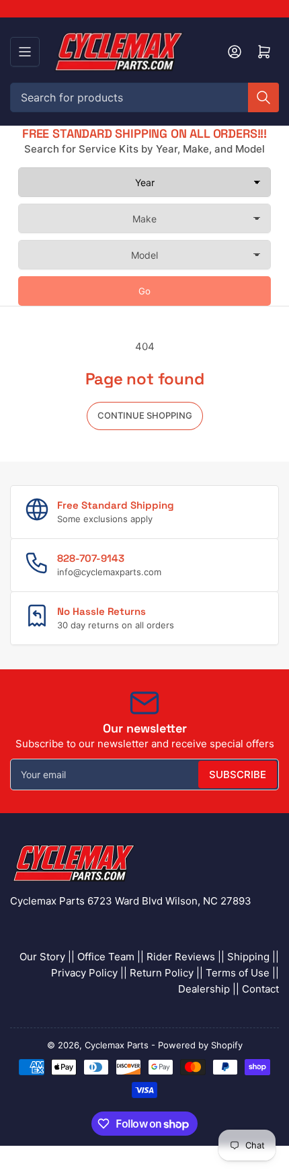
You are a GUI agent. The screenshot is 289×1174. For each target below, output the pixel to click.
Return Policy (162, 972)
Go (144, 291)
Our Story (42, 956)
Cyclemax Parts (117, 1045)
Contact (260, 988)
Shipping (248, 956)
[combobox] (144, 97)
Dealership (204, 988)
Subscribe (237, 774)
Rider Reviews (181, 956)
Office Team (105, 956)
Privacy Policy (84, 972)
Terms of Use (238, 972)
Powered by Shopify (200, 1045)
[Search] (263, 97)
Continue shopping (144, 415)
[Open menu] (25, 52)
